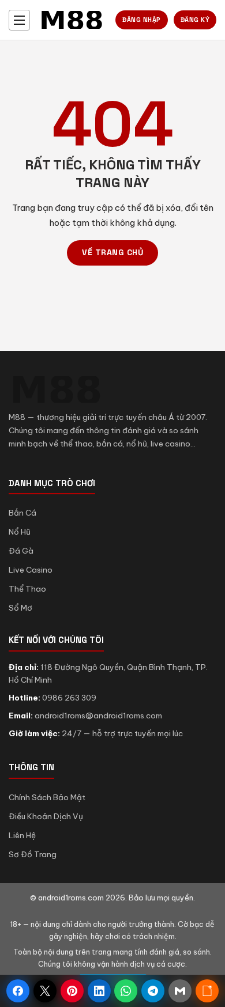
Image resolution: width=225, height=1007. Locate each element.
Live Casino (30, 570)
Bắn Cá (22, 513)
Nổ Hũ (20, 532)
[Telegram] (152, 990)
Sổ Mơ (20, 608)
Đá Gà (21, 551)
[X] (45, 990)
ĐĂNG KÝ (195, 20)
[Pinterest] (72, 990)
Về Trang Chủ (112, 252)
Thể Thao (27, 589)
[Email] (180, 990)
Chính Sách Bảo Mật (47, 797)
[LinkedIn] (99, 990)
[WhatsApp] (125, 990)
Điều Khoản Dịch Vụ (46, 816)
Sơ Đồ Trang (33, 854)
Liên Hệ (22, 835)
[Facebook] (17, 990)
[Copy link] (207, 990)
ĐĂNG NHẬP (141, 20)
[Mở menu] (19, 20)
